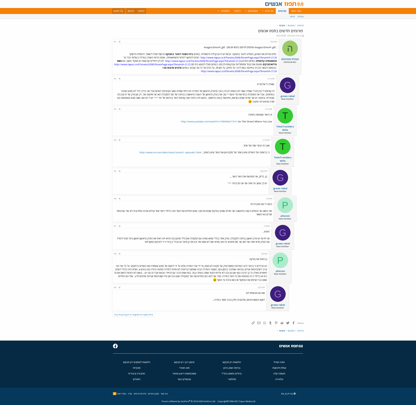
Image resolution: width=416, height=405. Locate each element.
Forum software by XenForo (189, 401)
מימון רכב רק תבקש (184, 362)
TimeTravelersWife (285, 128)
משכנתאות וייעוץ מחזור (184, 373)
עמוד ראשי (296, 11)
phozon (285, 215)
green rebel (287, 96)
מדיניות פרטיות (140, 393)
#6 (115, 198)
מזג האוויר (184, 367)
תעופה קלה (279, 373)
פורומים (282, 11)
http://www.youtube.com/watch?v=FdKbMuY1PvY (209, 121)
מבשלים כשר (184, 379)
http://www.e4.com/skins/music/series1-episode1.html (170, 152)
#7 (115, 226)
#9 (115, 287)
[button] (262, 11)
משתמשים (253, 11)
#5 (115, 171)
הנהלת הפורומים (294, 35)
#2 (115, 78)
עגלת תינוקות (279, 367)
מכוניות (136, 367)
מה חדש (269, 11)
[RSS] (114, 393)
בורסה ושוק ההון (231, 367)
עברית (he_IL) (287, 393)
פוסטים (301, 16)
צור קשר (164, 393)
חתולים (136, 379)
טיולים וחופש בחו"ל (232, 373)
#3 (115, 109)
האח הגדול (279, 362)
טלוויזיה (279, 379)
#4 (115, 140)
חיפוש (292, 16)
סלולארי (232, 379)
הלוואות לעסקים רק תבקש (136, 362)
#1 (115, 41)
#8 (115, 253)
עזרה (130, 393)
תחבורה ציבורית (136, 373)
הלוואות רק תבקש (232, 362)
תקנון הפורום (153, 393)
